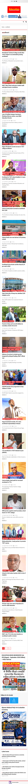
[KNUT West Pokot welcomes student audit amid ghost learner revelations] (14, 75)
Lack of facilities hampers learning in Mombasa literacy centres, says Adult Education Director (11, 116)
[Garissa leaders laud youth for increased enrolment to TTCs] (14, 470)
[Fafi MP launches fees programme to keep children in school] (14, 377)
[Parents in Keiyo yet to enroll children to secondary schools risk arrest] (14, 314)
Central (5, 347)
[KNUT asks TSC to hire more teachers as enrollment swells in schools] (14, 624)
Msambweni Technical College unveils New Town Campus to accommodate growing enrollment (13, 54)
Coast (4, 50)
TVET (22, 174)
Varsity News (12, 205)
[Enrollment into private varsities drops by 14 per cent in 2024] (14, 256)
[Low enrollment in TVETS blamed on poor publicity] (14, 441)
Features (14, 172)
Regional (17, 204)
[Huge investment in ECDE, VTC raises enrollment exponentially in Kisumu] (14, 409)
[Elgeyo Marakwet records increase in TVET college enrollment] (14, 137)
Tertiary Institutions (14, 144)
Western (16, 234)
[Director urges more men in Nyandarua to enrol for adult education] (14, 594)
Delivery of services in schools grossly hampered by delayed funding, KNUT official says (13, 356)
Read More (4, 62)
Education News (11, 50)
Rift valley (5, 144)
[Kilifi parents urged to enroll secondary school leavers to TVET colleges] (14, 501)
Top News (23, 144)
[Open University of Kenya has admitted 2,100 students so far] (14, 284)
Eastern (5, 448)
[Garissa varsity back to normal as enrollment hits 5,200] (14, 198)
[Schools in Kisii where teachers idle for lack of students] (14, 563)
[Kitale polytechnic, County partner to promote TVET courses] (14, 532)
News (18, 50)
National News (21, 172)
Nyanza (8, 419)
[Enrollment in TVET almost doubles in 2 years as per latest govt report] (14, 167)
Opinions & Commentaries (18, 111)
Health (19, 232)
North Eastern (10, 204)
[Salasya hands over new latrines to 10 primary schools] (14, 228)
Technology (6, 174)
